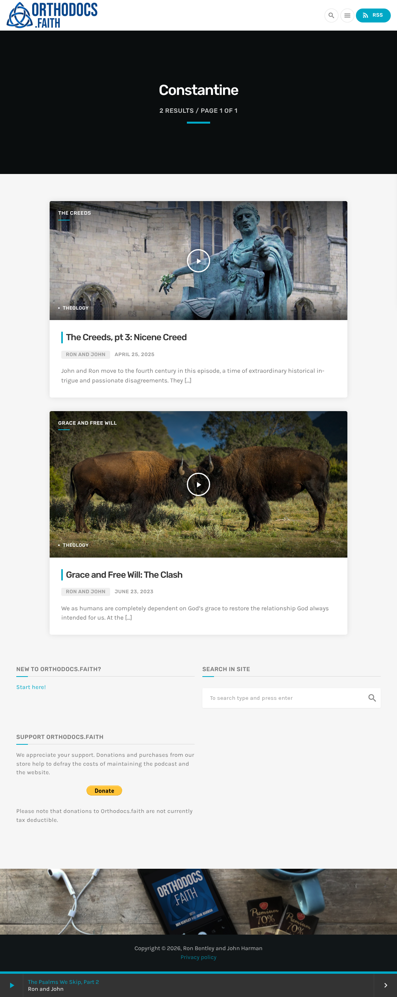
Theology (76, 308)
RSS (372, 15)
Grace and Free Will (87, 423)
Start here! (31, 687)
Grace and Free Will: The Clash (124, 574)
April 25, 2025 (135, 355)
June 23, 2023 (134, 592)
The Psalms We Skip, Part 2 (63, 981)
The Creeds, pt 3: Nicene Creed (126, 337)
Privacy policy (199, 957)
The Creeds (74, 213)
